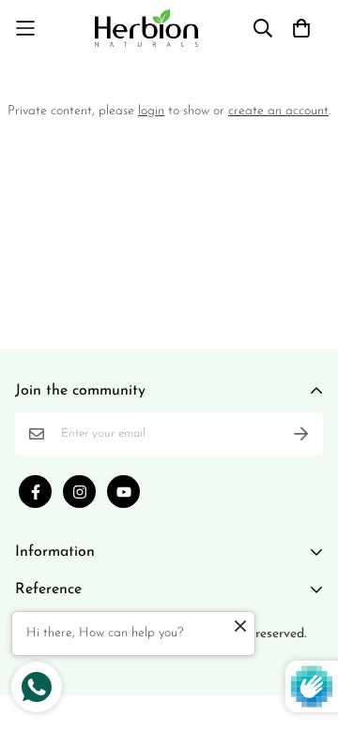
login (151, 111)
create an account (278, 111)
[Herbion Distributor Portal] (146, 28)
